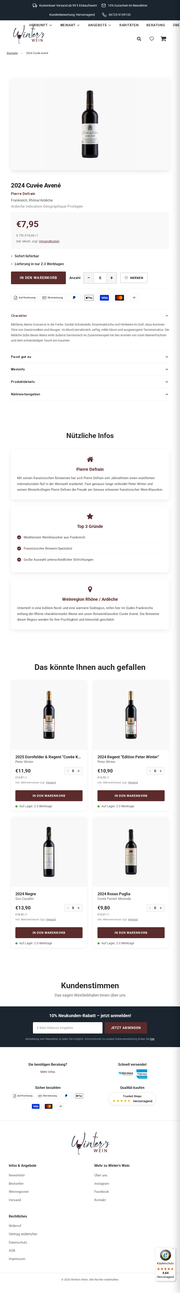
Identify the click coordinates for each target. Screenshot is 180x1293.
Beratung (155, 25)
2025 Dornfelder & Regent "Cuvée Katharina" (49, 757)
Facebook (101, 1192)
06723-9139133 (120, 14)
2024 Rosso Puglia (113, 894)
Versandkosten (49, 241)
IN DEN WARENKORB (38, 278)
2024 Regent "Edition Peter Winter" (128, 757)
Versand (51, 782)
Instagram (101, 1184)
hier (152, 1039)
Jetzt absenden (126, 1028)
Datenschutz (18, 1242)
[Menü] (173, 1250)
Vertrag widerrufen (23, 1234)
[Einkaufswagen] (163, 39)
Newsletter (17, 1175)
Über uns (100, 1175)
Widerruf (15, 1226)
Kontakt (100, 1200)
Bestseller (16, 1184)
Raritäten (129, 25)
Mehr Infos (47, 1072)
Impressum (17, 1259)
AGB (12, 1251)
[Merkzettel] (152, 39)
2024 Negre (25, 894)
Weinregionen (19, 1192)
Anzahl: (75, 278)
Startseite (12, 53)
